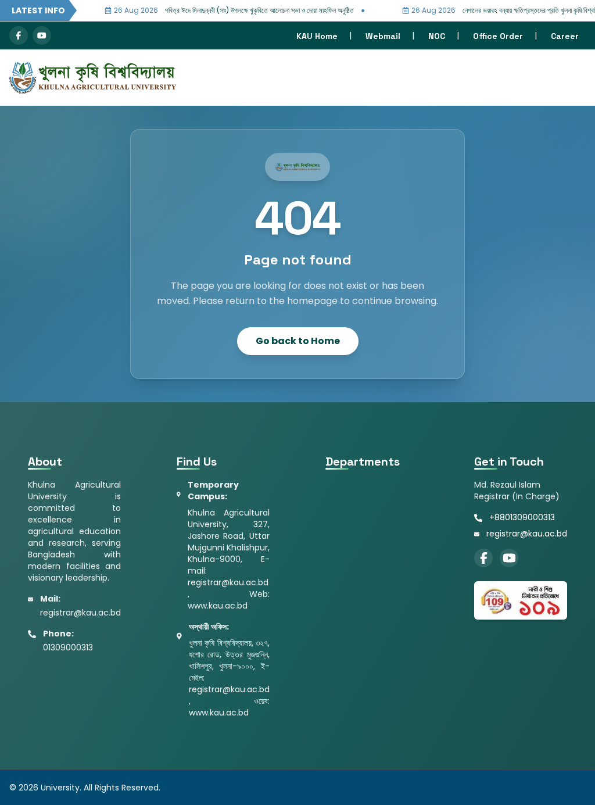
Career (565, 36)
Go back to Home (298, 341)
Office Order (498, 36)
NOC (436, 36)
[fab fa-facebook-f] (18, 35)
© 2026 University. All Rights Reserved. (84, 787)
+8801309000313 (522, 517)
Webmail (382, 36)
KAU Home (317, 36)
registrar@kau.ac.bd (526, 533)
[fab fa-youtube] (42, 35)
